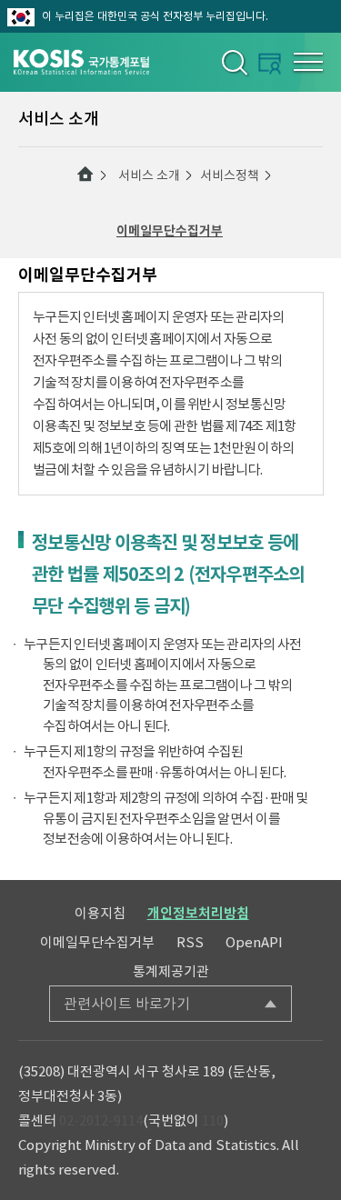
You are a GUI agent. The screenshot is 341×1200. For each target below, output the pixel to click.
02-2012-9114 (101, 1120)
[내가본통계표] (269, 63)
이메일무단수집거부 (169, 231)
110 (213, 1120)
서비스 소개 (149, 175)
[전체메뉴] (308, 61)
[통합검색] (233, 61)
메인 (85, 174)
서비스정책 (229, 175)
